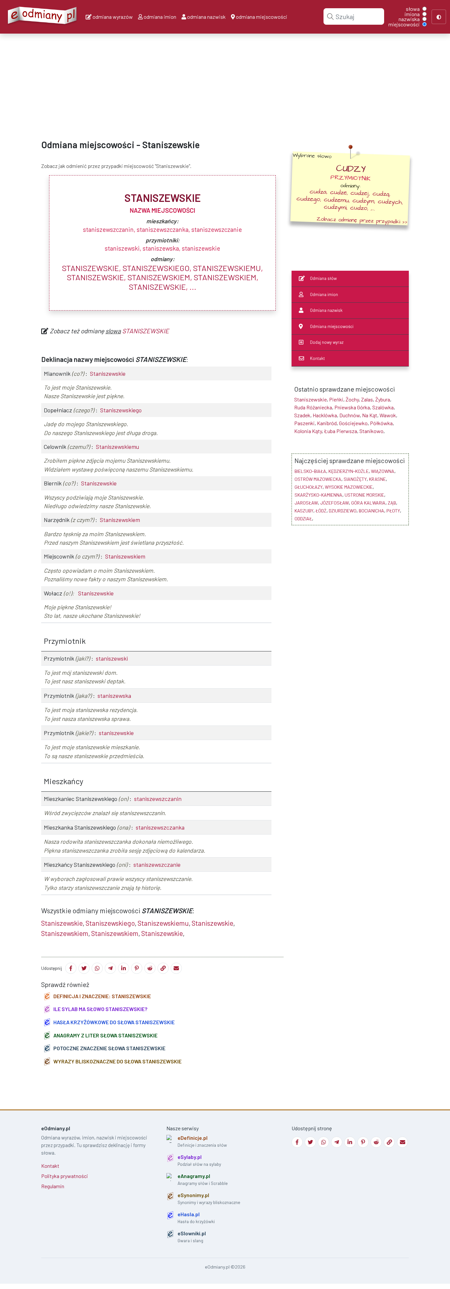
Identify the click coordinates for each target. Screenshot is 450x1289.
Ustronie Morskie (364, 495)
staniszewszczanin (158, 798)
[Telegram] (110, 968)
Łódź (321, 510)
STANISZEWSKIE (145, 331)
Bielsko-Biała (310, 471)
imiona (412, 14)
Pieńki (336, 399)
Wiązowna (382, 471)
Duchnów (349, 415)
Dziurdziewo (342, 510)
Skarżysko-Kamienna (318, 495)
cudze (338, 192)
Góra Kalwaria (368, 503)
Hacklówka (325, 415)
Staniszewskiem (158, 277)
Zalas (367, 399)
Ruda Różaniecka (313, 407)
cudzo (359, 208)
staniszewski (112, 658)
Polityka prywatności (64, 1176)
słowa (413, 9)
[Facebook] (70, 968)
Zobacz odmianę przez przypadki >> (362, 220)
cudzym (363, 201)
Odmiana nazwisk (326, 310)
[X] (84, 968)
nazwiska (409, 19)
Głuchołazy (309, 487)
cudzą (381, 194)
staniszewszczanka (160, 827)
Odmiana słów (323, 278)
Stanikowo (371, 431)
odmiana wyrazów (112, 17)
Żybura (382, 399)
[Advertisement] (197, 81)
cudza (318, 192)
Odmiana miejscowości (331, 326)
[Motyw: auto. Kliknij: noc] (439, 17)
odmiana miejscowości (261, 17)
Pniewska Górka (352, 407)
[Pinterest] (136, 968)
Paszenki (304, 423)
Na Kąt (369, 415)
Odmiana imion (324, 294)
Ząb (392, 503)
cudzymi (335, 207)
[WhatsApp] (97, 968)
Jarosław (306, 503)
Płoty (393, 510)
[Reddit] (149, 968)
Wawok (388, 415)
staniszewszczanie (157, 864)
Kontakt (317, 358)
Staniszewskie (90, 268)
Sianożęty (355, 479)
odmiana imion (159, 17)
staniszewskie (116, 732)
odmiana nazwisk (206, 17)
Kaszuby (304, 510)
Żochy (352, 399)
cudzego (308, 199)
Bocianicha (371, 510)
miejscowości (404, 24)
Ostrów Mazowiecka (318, 479)
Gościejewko (353, 423)
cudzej (360, 193)
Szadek (302, 415)
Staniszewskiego (156, 268)
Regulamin (52, 1186)
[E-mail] (176, 968)
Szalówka (383, 407)
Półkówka (381, 423)
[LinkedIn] (123, 968)
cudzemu (336, 200)
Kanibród (327, 423)
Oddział (303, 518)
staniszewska (114, 695)
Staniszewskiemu (227, 268)
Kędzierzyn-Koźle (348, 471)
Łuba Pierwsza (340, 431)
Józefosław (334, 503)
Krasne (377, 479)
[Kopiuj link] (163, 968)
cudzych (390, 202)
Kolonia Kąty (308, 431)
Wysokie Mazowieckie (349, 487)
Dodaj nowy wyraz (327, 342)
